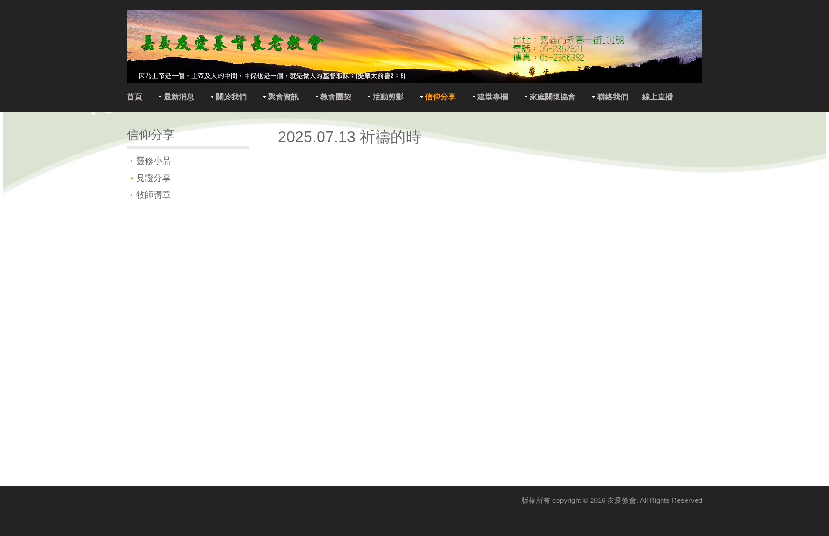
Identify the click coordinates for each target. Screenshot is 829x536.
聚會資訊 (283, 97)
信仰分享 (440, 97)
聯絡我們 (612, 97)
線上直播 (657, 97)
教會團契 (335, 97)
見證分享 (153, 178)
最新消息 (179, 97)
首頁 (134, 97)
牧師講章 (153, 195)
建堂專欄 (492, 97)
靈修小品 (153, 161)
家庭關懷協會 (553, 97)
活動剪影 (388, 97)
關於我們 (231, 97)
